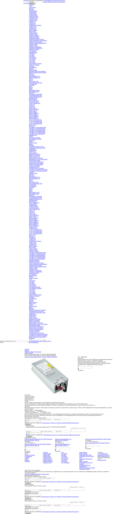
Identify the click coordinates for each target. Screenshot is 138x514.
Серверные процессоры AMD (37, 148)
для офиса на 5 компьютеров (37, 133)
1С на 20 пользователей (35, 123)
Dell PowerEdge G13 (34, 76)
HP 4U (31, 89)
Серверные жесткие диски (36, 146)
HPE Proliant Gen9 (34, 91)
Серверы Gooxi (33, 45)
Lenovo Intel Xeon (34, 109)
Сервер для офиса (34, 35)
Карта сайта (45, 474)
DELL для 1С (32, 125)
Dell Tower (32, 75)
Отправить (27, 424)
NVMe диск (32, 151)
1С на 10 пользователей (35, 121)
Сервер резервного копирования (38, 40)
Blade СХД (32, 140)
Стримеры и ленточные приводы (38, 171)
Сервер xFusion (33, 33)
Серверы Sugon (33, 52)
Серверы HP (32, 12)
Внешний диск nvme (34, 154)
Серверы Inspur (33, 15)
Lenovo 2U (32, 105)
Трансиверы (32, 149)
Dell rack (31, 73)
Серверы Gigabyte (34, 49)
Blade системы (33, 142)
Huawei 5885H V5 (34, 118)
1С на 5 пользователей (35, 119)
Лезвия (31, 141)
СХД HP (31, 54)
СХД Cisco (32, 61)
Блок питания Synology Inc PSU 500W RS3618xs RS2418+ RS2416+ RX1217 (38, 445)
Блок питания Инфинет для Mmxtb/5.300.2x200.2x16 (62, 445)
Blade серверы (33, 70)
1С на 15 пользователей (35, 122)
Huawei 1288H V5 (34, 113)
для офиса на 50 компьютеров (37, 128)
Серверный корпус (34, 167)
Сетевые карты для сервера (36, 168)
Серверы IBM (33, 13)
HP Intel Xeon (32, 99)
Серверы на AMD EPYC (35, 48)
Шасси (31, 144)
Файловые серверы (34, 38)
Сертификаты (33, 67)
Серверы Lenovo (33, 16)
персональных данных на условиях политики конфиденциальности (60, 422)
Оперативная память (34, 160)
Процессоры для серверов (36, 163)
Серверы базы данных (35, 25)
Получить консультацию (58, 2)
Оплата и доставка (34, 65)
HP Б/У (31, 136)
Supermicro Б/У (33, 135)
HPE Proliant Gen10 (34, 90)
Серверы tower (33, 19)
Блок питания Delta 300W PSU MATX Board (97, 443)
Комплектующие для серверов (37, 71)
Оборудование (83, 452)
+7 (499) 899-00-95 (34, 341)
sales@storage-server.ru (45, 341)
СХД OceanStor (65, 462)
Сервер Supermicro (34, 36)
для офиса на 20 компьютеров (37, 131)
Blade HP (31, 93)
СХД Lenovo (32, 57)
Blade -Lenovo (33, 110)
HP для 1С (32, 126)
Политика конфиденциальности (33, 474)
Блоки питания (33, 153)
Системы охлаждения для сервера (38, 169)
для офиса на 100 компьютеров (37, 127)
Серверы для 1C (33, 20)
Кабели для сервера (34, 155)
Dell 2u (31, 80)
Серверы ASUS (33, 34)
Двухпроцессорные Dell (35, 82)
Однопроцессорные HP (35, 94)
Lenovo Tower (33, 108)
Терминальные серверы (35, 42)
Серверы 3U (32, 24)
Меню (33, 3)
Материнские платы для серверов (38, 159)
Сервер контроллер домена (36, 39)
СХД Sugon (32, 62)
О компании (32, 7)
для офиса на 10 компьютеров (37, 132)
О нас (26, 453)
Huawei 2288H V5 (34, 116)
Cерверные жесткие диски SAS (86, 457)
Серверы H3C (33, 29)
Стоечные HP (32, 84)
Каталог (31, 8)
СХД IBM (31, 56)
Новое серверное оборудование (37, 72)
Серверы (31, 5)
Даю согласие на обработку (53, 422)
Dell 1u (31, 79)
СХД (30, 6)
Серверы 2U (32, 22)
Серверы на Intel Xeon (35, 47)
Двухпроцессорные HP (35, 95)
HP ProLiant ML (33, 98)
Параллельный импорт (35, 63)
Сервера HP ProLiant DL (35, 96)
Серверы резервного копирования (84, 466)
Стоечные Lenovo (34, 102)
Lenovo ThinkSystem (34, 103)
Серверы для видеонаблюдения (37, 43)
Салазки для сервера (34, 165)
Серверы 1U (32, 21)
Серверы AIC (32, 27)
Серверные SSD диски (85, 455)
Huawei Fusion (33, 112)
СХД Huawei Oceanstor (35, 139)
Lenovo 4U (32, 107)
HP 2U (31, 88)
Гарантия (31, 66)
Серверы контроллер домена (87, 467)
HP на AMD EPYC (34, 100)
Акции (26, 458)
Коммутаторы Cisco (34, 156)
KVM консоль (33, 150)
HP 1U (31, 86)
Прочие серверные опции (36, 164)
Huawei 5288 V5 (33, 117)
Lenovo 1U (32, 104)
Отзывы (31, 68)
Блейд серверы (33, 30)
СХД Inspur (32, 59)
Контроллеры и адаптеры (36, 158)
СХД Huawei (32, 58)
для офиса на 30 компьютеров (37, 130)
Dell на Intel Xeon (33, 81)
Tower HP (31, 85)
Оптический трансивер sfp (36, 162)
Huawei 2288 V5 (33, 114)
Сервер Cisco (32, 26)
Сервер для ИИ (33, 44)
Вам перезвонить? (34, 342)
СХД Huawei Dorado (34, 137)
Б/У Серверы (32, 50)
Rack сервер (32, 31)
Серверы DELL (33, 11)
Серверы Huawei (33, 17)
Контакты (31, 10)
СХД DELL (32, 53)
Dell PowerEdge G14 (34, 77)
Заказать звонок (47, 2)
